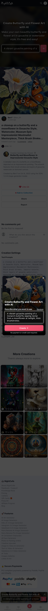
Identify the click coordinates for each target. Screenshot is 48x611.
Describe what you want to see (18, 309)
